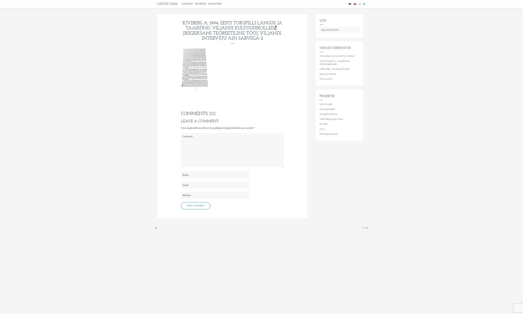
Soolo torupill (326, 104)
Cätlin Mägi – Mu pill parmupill (335, 69)
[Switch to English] (355, 4)
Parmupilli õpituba (329, 134)
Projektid (200, 4)
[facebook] (360, 4)
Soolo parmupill (327, 109)
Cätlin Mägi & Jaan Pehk (331, 119)
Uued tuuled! (326, 79)
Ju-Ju (322, 129)
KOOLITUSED (214, 4)
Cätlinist (187, 4)
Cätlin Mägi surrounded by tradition (337, 56)
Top (364, 228)
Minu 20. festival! (328, 74)
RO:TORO (324, 124)
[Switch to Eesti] (349, 4)
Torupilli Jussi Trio (329, 114)
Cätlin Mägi (167, 4)
